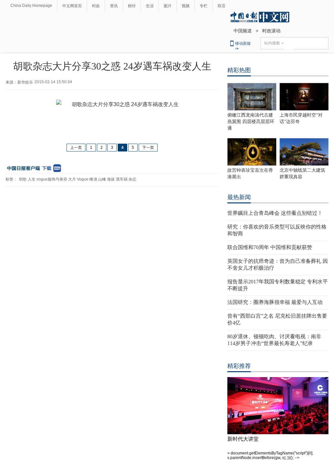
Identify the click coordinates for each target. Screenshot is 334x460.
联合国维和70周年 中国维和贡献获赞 (269, 247)
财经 (132, 6)
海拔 (111, 179)
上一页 (76, 147)
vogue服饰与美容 (52, 179)
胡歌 (23, 179)
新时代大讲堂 (243, 439)
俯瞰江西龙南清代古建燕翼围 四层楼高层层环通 (250, 122)
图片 (168, 6)
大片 (72, 179)
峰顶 (93, 179)
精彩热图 (239, 70)
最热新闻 (239, 197)
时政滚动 (271, 30)
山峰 (102, 179)
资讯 (114, 6)
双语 (221, 6)
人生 (32, 179)
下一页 (148, 147)
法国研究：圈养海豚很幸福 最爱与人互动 (275, 302)
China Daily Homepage (31, 5)
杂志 (132, 179)
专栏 (203, 6)
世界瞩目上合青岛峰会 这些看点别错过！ (275, 213)
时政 (96, 6)
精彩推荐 (239, 366)
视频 (186, 6)
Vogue (82, 179)
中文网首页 (72, 6)
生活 (150, 6)
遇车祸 (122, 179)
